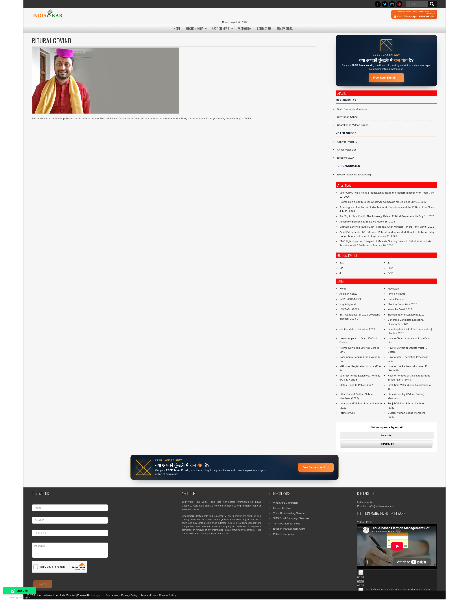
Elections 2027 (345, 157)
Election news (220, 28)
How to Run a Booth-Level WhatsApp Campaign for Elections (374, 201)
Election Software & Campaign (354, 174)
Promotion (244, 28)
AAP (390, 273)
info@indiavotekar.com (243, 530)
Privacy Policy (208, 533)
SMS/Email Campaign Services (291, 518)
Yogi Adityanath (348, 304)
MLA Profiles (285, 28)
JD (341, 273)
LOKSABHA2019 (349, 309)
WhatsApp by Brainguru (20, 598)
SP (341, 267)
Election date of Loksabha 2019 (406, 314)
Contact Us (264, 28)
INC (341, 262)
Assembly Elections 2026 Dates (357, 221)
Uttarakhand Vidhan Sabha (352, 124)
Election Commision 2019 (402, 304)
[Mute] (361, 590)
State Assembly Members (352, 108)
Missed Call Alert (282, 508)
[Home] (47, 16)
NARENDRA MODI (350, 299)
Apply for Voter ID (347, 141)
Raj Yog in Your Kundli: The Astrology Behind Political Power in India (378, 216)
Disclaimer (194, 533)
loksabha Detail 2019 (400, 309)
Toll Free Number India (286, 523)
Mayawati (393, 288)
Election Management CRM (289, 528)
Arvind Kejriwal (396, 293)
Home (177, 28)
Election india (194, 28)
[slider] (398, 589)
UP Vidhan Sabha (347, 116)
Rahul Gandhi (396, 299)
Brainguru (96, 595)
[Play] (361, 572)
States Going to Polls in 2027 (356, 384)
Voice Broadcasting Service (289, 513)
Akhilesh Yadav (348, 293)
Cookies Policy (167, 595)
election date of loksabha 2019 (357, 329)
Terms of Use (347, 412)
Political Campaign (284, 534)
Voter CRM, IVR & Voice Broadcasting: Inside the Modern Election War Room (384, 192)
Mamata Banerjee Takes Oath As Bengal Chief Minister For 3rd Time (379, 226)
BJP (390, 262)
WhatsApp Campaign (285, 502)
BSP (390, 267)
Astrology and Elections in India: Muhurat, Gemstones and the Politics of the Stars (386, 207)
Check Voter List (346, 149)
